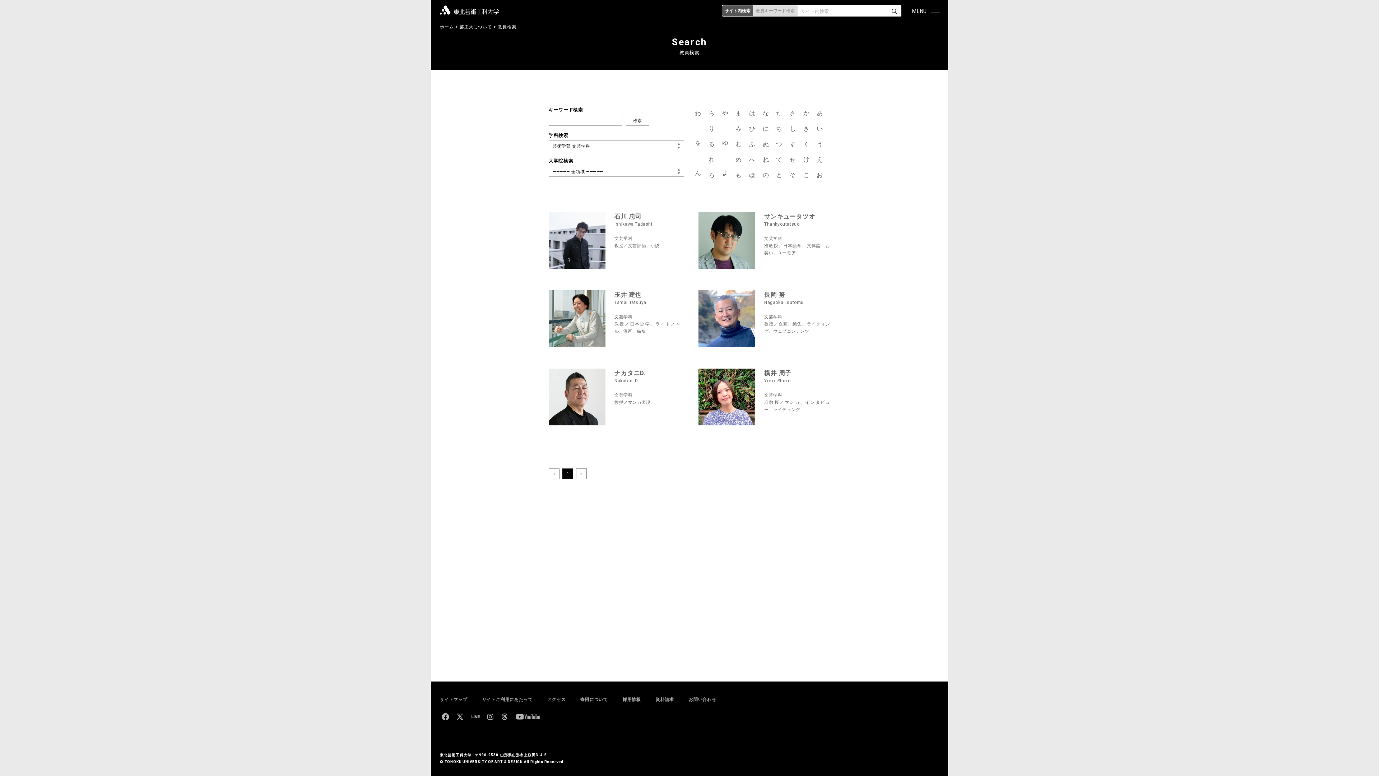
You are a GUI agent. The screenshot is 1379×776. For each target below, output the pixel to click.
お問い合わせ (702, 699)
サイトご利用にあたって (507, 699)
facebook (445, 716)
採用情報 (632, 699)
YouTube (528, 716)
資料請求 (665, 699)
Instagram (490, 716)
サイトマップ (454, 699)
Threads (504, 716)
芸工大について (476, 26)
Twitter (460, 716)
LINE (475, 716)
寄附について (594, 699)
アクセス (556, 699)
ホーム (447, 26)
